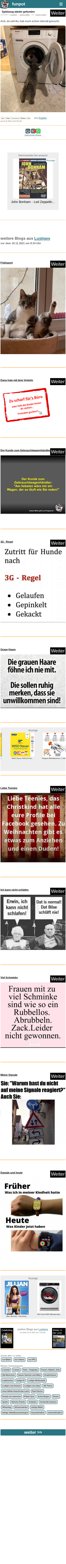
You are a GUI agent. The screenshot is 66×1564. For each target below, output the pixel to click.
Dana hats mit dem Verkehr (16, 380)
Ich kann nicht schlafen (14, 890)
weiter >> (33, 1432)
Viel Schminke (9, 977)
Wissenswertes (21, 1407)
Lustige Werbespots (36, 1381)
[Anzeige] (33, 206)
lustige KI (20, 1381)
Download (15, 118)
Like (2, 118)
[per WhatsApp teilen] (38, 132)
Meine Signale (8, 1075)
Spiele (5, 1402)
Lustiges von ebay (32, 1386)
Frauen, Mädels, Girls (50, 1370)
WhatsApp (6, 1407)
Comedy (6, 1370)
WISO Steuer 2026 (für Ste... (17, 758)
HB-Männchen (8, 1375)
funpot (18, 4)
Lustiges (13, 15)
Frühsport (6, 262)
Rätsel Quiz (29, 1396)
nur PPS (32, 1360)
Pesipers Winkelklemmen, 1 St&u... (49, 758)
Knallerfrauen (50, 1375)
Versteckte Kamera (48, 1402)
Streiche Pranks (18, 1402)
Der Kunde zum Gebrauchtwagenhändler (25, 450)
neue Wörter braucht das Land (15, 1391)
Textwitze (33, 1402)
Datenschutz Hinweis (33, 135)
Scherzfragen (44, 1396)
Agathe (43, 118)
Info (28, 118)
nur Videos (19, 1360)
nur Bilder (6, 1360)
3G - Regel (6, 541)
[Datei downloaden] (33, 311)
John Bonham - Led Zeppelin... (33, 157)
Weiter (58, 13)
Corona (16, 1370)
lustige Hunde (41, 15)
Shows (56, 1396)
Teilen (8, 118)
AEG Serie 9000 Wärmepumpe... (17, 1314)
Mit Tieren (48, 1386)
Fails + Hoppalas (30, 1370)
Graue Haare (8, 649)
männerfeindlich (55, 1413)
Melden (23, 118)
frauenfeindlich (37, 1413)
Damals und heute (11, 1172)
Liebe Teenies (8, 788)
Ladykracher (7, 1381)
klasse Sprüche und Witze (29, 1375)
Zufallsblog (6, 1330)
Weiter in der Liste (57, 1331)
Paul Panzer (37, 1391)
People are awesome (11, 1396)
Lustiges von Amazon (11, 1386)
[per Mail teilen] (33, 132)
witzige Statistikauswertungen (15, 1413)
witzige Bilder (25, 15)
